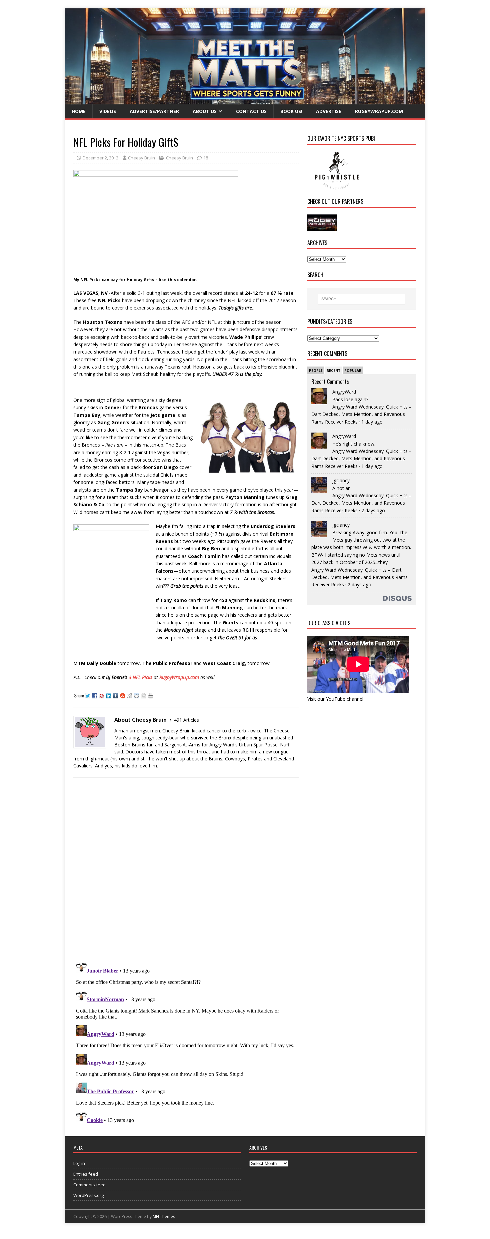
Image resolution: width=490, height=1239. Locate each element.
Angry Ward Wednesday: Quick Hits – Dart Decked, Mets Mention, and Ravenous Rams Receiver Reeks (361, 414)
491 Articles (186, 720)
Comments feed (89, 1185)
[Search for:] (361, 298)
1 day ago (372, 422)
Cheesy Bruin (141, 158)
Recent (333, 370)
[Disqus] (186, 869)
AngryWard (344, 392)
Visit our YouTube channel (335, 699)
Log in (79, 1163)
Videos (107, 111)
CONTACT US (251, 111)
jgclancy (341, 480)
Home (79, 111)
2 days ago (373, 510)
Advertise (328, 111)
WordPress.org (88, 1195)
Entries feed (85, 1174)
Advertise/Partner (154, 111)
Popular (352, 370)
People (316, 370)
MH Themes (164, 1216)
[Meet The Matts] (245, 100)
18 (205, 158)
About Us (205, 111)
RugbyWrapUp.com (379, 111)
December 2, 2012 (100, 158)
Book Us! (291, 111)
